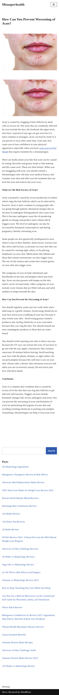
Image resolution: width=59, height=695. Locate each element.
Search (51, 450)
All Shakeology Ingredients (15, 466)
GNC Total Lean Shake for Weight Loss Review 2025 (28, 490)
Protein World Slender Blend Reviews (20, 498)
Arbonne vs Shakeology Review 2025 (20, 580)
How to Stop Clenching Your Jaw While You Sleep (26, 588)
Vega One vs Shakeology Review (18, 564)
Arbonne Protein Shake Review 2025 (20, 658)
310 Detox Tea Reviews (13, 521)
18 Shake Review (10, 529)
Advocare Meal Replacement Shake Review (23, 482)
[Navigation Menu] (53, 4)
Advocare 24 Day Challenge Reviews (20, 549)
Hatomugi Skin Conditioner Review (19, 506)
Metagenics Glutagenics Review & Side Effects (25, 474)
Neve (4, 692)
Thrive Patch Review (12, 607)
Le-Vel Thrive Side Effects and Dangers (21, 572)
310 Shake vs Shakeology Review (18, 666)
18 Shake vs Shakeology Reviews (18, 556)
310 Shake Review (11, 513)
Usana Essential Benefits (14, 634)
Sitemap (6, 686)
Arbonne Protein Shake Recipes (17, 642)
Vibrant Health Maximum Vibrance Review (23, 627)
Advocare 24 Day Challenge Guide (19, 650)
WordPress (26, 692)
